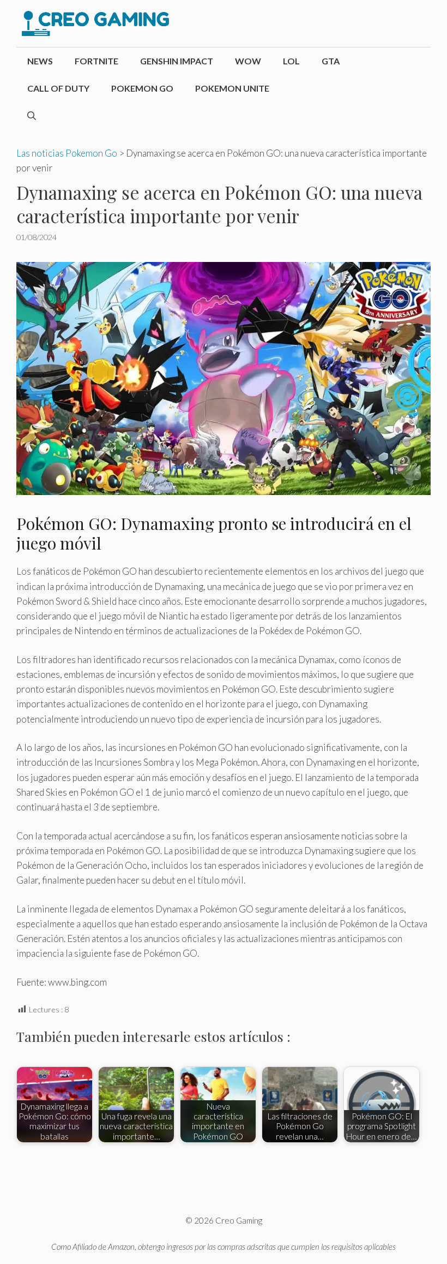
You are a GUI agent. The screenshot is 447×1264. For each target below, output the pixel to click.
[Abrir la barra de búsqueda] (31, 115)
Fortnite (96, 61)
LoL (291, 61)
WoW (248, 61)
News (40, 61)
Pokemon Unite (232, 88)
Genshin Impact (176, 61)
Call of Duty (58, 88)
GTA (331, 61)
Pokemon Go (142, 88)
